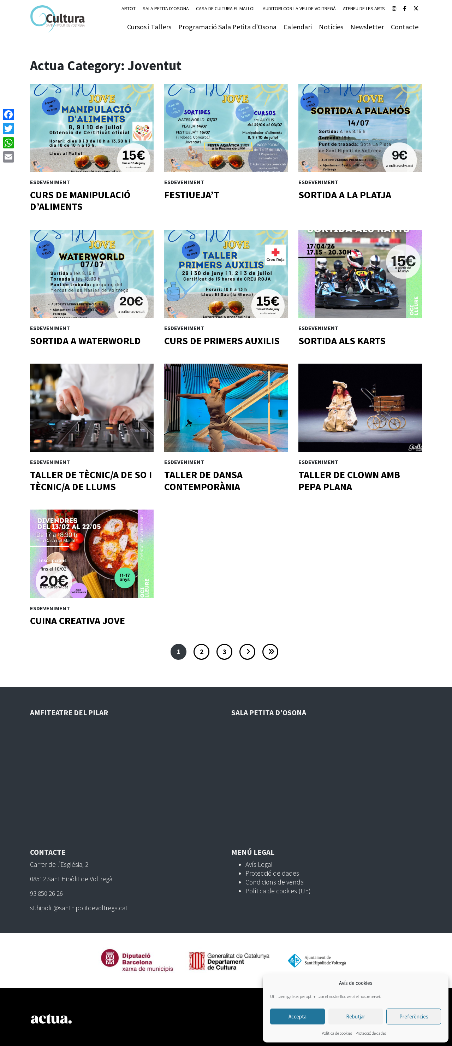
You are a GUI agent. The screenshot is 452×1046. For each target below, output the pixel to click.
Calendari (298, 26)
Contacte (404, 26)
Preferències (413, 1016)
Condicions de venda (274, 882)
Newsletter (367, 26)
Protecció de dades (371, 1033)
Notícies (331, 26)
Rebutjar (355, 1016)
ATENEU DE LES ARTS (364, 8)
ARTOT (128, 8)
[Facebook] (404, 8)
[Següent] (247, 652)
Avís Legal (259, 864)
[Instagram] (394, 8)
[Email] (8, 157)
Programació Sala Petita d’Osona (227, 26)
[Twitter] (8, 129)
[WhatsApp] (8, 143)
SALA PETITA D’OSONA (166, 8)
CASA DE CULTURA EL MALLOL (226, 8)
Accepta (298, 1016)
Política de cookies (337, 1033)
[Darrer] (270, 652)
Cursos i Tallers (149, 26)
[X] (416, 8)
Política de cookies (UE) (278, 891)
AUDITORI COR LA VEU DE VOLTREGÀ (299, 8)
